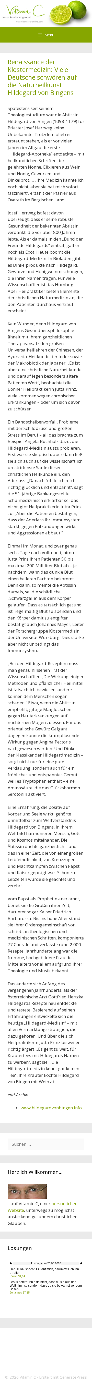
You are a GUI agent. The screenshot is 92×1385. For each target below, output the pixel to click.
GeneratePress (73, 1377)
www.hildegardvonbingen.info (51, 1108)
